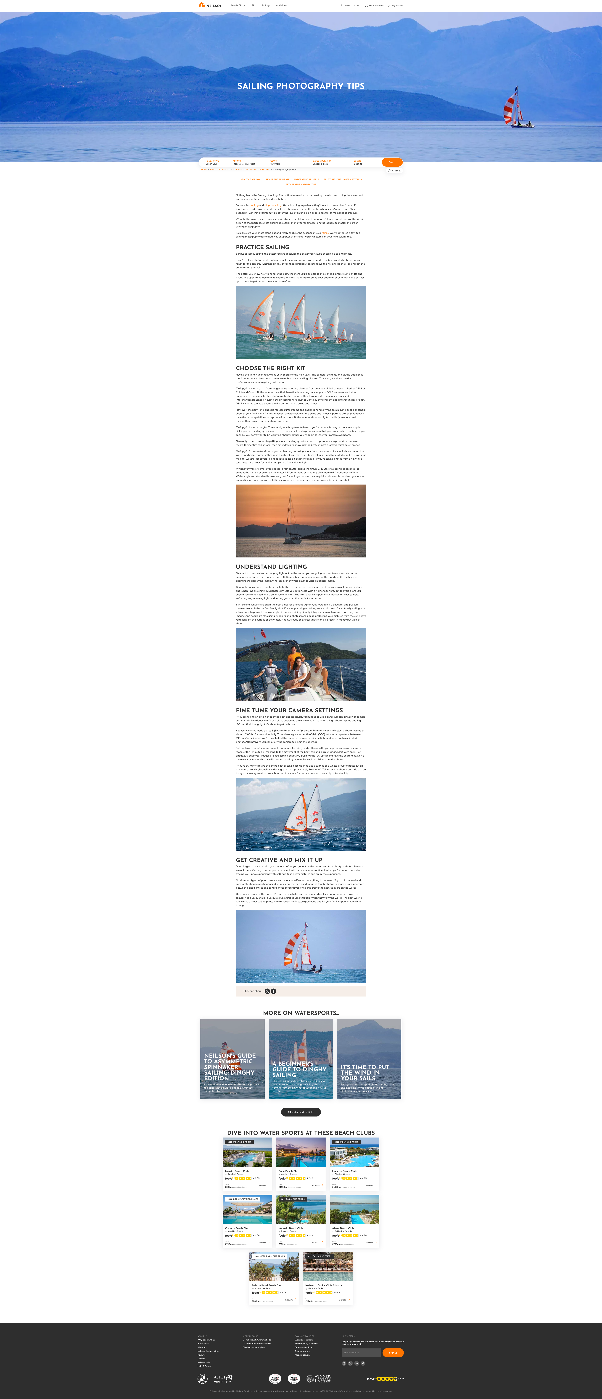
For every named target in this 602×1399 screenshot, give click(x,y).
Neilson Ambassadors (208, 1351)
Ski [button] (253, 5)
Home (203, 169)
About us (202, 1347)
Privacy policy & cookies (306, 1343)
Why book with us (206, 1339)
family (325, 233)
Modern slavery (302, 1355)
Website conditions (304, 1339)
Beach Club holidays (220, 169)
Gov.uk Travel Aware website (257, 1339)
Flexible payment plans (254, 1347)
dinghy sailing (273, 205)
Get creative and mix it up (301, 184)
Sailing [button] (265, 5)
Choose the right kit (277, 179)
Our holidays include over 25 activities (251, 169)
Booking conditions (304, 1347)
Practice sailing (250, 179)
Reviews (202, 1355)
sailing (254, 205)
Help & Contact (205, 1366)
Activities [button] (281, 5)
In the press (203, 1343)
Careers (201, 1358)
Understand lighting (306, 179)
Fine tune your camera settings (343, 179)
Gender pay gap (302, 1351)
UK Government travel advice (257, 1343)
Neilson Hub (204, 1362)
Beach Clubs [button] (237, 5)
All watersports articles (301, 1112)
